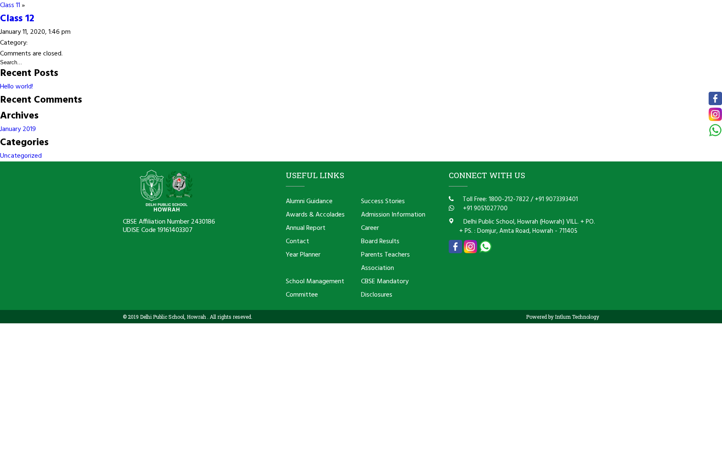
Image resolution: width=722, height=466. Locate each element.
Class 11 (10, 5)
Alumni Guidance (309, 201)
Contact (297, 241)
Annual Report (305, 228)
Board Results (380, 241)
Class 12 (17, 19)
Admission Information (393, 214)
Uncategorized (21, 156)
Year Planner (303, 254)
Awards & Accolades (315, 214)
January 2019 (18, 129)
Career (370, 228)
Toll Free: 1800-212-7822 (495, 199)
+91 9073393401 (556, 199)
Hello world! (16, 86)
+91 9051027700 (484, 209)
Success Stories (383, 201)
